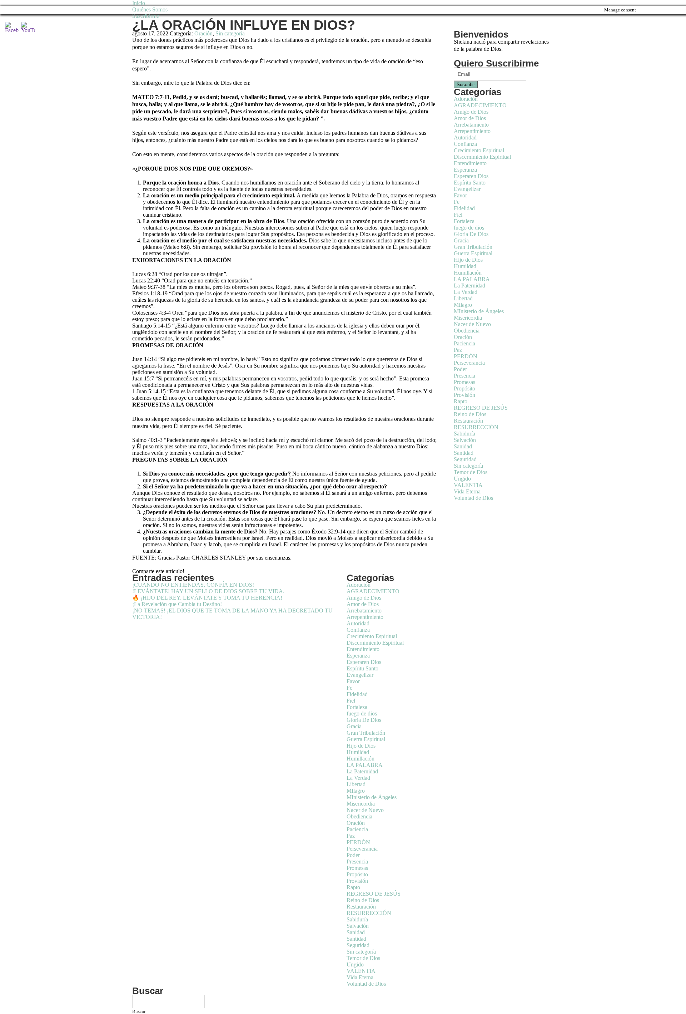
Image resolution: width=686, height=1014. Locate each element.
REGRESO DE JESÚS (481, 408)
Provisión (464, 395)
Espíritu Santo (470, 182)
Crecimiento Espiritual (479, 150)
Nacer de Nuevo (472, 324)
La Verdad (465, 292)
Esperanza (465, 170)
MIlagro (463, 305)
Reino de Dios (470, 414)
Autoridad (465, 137)
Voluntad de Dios (473, 498)
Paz (458, 350)
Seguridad (465, 459)
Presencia (464, 376)
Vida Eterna (467, 491)
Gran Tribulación (473, 247)
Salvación (465, 440)
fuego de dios (469, 228)
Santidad (463, 453)
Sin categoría (230, 33)
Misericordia (468, 318)
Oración (203, 33)
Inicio (138, 3)
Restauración (468, 421)
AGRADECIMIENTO (480, 105)
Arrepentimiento (472, 131)
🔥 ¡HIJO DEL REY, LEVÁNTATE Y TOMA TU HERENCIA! (207, 598)
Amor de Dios (470, 118)
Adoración (466, 99)
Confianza (465, 144)
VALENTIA (468, 485)
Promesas (464, 382)
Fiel (458, 215)
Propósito (464, 388)
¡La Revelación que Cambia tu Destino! (177, 604)
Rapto (460, 401)
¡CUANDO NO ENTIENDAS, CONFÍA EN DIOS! (193, 585)
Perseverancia (469, 363)
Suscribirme (145, 16)
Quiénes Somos (150, 9)
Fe (456, 202)
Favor (460, 195)
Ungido (462, 479)
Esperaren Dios (471, 176)
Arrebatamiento (471, 125)
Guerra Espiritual (473, 253)
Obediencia (466, 331)
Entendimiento (470, 163)
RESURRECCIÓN (476, 427)
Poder (460, 369)
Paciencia (464, 343)
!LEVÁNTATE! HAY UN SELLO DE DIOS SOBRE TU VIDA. (208, 591)
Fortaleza (464, 221)
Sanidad (463, 446)
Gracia (461, 240)
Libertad (463, 298)
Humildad (465, 266)
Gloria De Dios (471, 234)
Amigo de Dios (471, 112)
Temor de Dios (470, 472)
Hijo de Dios (468, 260)
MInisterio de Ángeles (479, 311)
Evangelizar (467, 189)
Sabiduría (464, 433)
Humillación (468, 273)
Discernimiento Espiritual (482, 157)
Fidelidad (464, 208)
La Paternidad (469, 285)
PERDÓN (465, 356)
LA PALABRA (472, 279)
